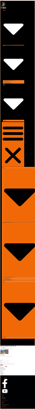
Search (6, 366)
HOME (3, 167)
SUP (3, 281)
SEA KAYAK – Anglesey (6, 81)
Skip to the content (1, 0)
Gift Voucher (3, 403)
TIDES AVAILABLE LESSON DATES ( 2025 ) (8, 222)
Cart (4, 120)
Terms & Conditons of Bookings (5, 400)
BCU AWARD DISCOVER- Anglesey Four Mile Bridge (9, 80)
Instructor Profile (3, 401)
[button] (13, 144)
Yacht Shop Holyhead (4, 406)
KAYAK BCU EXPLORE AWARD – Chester (8, 83)
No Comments (7, 348)
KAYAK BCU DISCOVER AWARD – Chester (8, 279)
